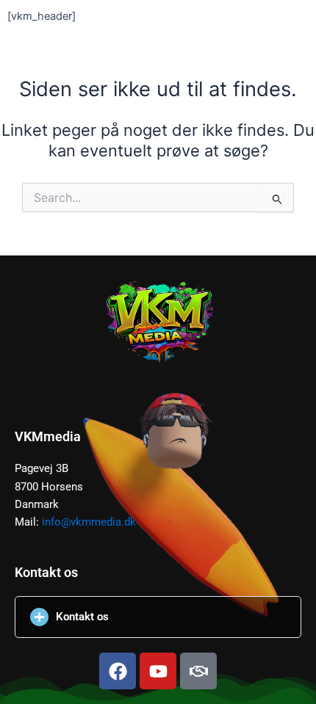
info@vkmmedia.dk (89, 522)
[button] (158, 617)
